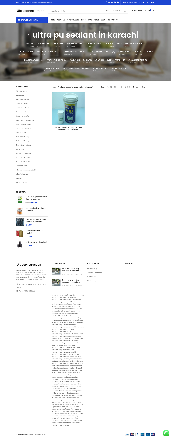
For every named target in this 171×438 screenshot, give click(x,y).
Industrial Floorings (23, 141)
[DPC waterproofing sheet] (20, 245)
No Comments (77, 274)
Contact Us (91, 277)
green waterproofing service (67, 320)
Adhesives (20, 95)
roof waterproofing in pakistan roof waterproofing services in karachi (66, 349)
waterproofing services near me (68, 423)
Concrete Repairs (22, 116)
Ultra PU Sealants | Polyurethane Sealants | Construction (68, 128)
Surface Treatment (23, 157)
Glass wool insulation (24, 124)
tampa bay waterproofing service (70, 395)
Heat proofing (21, 132)
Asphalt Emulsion (22, 99)
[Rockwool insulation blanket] (20, 234)
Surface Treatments (23, 161)
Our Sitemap (91, 281)
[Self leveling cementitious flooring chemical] (20, 200)
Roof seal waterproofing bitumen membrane (36, 220)
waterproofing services (63, 411)
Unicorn (19, 178)
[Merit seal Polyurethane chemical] (20, 211)
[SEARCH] (125, 10)
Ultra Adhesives (22, 174)
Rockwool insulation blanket (34, 232)
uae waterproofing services (62, 398)
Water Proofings (22, 182)
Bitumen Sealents (22, 108)
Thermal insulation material (26, 170)
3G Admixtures (21, 91)
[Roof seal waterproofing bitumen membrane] (20, 222)
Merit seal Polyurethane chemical (35, 209)
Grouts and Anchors (23, 128)
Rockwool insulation (23, 153)
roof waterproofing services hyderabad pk (67, 366)
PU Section (20, 149)
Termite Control (22, 166)
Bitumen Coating (22, 103)
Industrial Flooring (22, 137)
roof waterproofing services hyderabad (66, 361)
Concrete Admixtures (24, 112)
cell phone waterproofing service (70, 309)
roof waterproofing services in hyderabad (67, 368)
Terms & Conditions (94, 273)
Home (54, 87)
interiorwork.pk (62, 434)
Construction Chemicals (25, 120)
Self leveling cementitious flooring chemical (36, 198)
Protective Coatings (23, 145)
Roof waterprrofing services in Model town (72, 269)
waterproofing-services (60, 425)
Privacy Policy (92, 269)
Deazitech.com (51, 434)
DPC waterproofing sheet (36, 242)
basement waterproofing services (64, 295)
